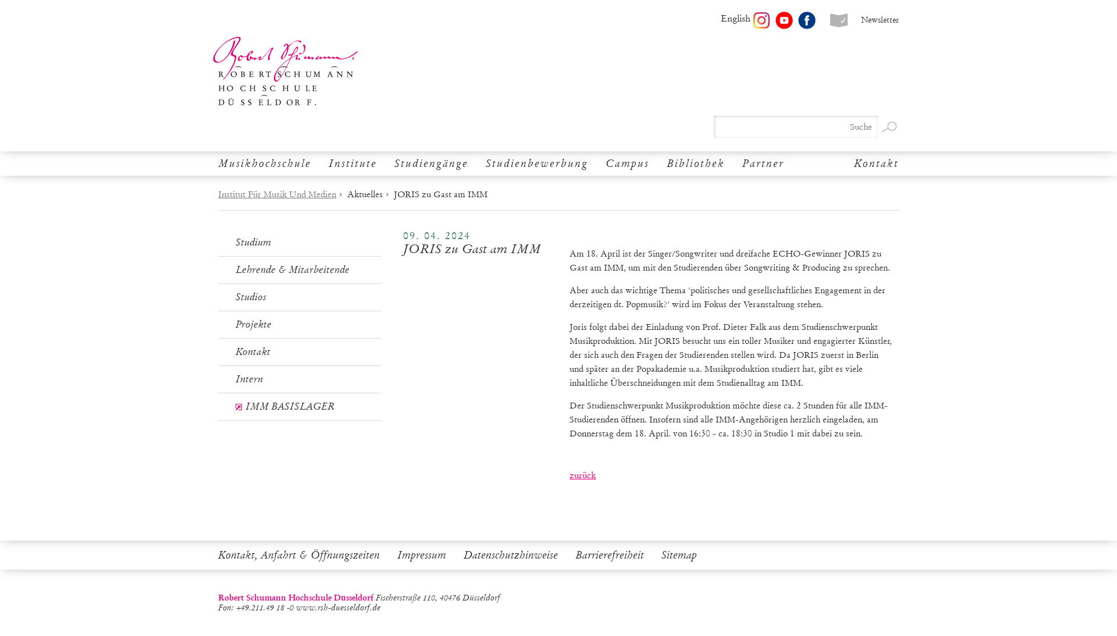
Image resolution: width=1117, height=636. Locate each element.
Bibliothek (696, 163)
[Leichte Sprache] (839, 20)
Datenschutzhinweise (511, 555)
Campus (627, 163)
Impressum (421, 555)
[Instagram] (761, 20)
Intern (249, 379)
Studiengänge (431, 163)
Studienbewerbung (537, 163)
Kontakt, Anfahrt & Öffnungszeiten (299, 555)
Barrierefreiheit (609, 555)
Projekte (254, 324)
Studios (251, 297)
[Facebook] (807, 20)
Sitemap (679, 555)
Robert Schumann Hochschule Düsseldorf (285, 71)
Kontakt (876, 163)
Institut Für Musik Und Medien (277, 194)
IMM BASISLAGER (290, 406)
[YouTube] (784, 20)
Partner (763, 163)
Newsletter (880, 20)
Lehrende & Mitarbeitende (293, 270)
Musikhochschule (264, 163)
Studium (253, 242)
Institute (353, 163)
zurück (583, 475)
